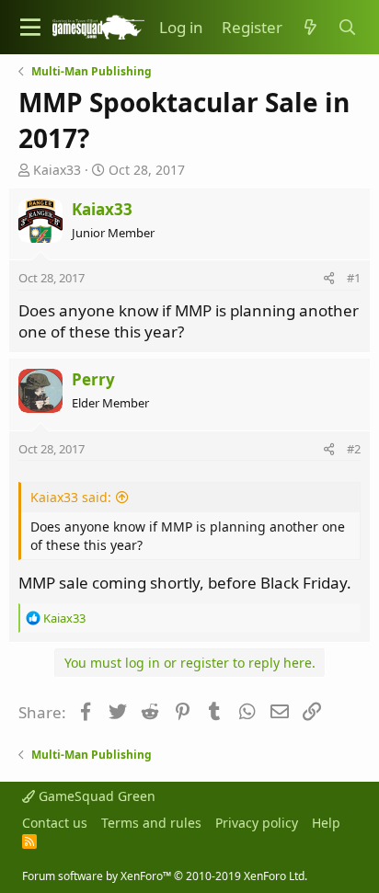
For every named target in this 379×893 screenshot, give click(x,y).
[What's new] (310, 28)
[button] (30, 27)
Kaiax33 (57, 169)
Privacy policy (256, 822)
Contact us (54, 822)
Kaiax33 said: (70, 497)
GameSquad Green (95, 796)
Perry (93, 379)
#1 (354, 277)
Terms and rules (151, 822)
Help (326, 822)
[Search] (346, 28)
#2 (354, 449)
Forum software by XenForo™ (164, 876)
